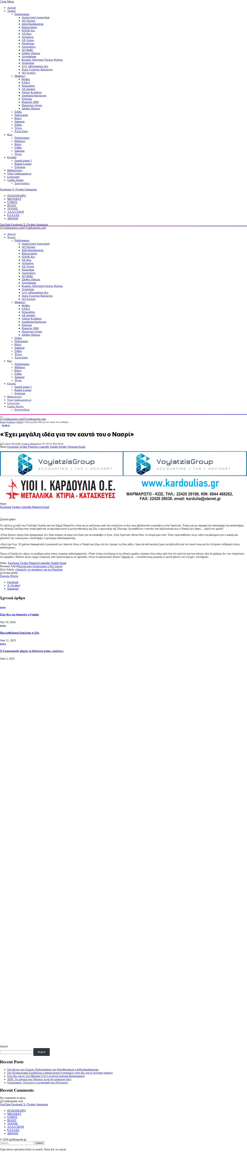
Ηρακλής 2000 (30, 102)
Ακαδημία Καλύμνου (34, 95)
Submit (39, 1143)
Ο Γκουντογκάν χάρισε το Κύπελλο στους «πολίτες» (32, 651)
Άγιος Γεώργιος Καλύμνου (37, 69)
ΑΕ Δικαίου (28, 89)
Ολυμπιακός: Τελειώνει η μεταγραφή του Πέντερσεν (37, 1082)
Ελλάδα (11, 157)
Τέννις (18, 128)
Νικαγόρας (28, 43)
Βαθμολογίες (14, 170)
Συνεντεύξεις (21, 183)
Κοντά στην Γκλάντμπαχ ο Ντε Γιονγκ (40, 566)
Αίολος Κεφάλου (32, 92)
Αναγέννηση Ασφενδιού (36, 17)
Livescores (13, 176)
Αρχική (11, 7)
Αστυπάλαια (29, 56)
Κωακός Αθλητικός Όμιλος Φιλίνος (42, 59)
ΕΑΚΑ (26, 82)
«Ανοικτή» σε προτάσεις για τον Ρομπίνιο (39, 569)
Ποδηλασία (21, 115)
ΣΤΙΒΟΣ (12, 202)
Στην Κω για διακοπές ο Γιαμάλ (19, 614)
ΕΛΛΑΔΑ (13, 215)
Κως (9, 134)
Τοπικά (11, 10)
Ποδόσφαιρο (21, 14)
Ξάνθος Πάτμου (31, 53)
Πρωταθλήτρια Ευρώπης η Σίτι (19, 632)
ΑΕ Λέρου (28, 40)
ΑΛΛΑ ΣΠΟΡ (15, 211)
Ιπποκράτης (28, 85)
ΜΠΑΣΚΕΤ (14, 198)
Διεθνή (6, 425)
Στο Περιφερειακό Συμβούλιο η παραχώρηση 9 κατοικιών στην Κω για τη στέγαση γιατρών (60, 1072)
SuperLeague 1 (23, 160)
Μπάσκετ (19, 76)
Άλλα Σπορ (21, 131)
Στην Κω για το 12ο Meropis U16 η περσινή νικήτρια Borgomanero (46, 1076)
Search (4, 1046)
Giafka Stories (15, 180)
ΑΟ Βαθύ (27, 50)
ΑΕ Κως (26, 33)
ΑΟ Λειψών (29, 72)
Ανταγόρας (28, 63)
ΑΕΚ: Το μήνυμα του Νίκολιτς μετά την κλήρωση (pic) (39, 1079)
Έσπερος (27, 98)
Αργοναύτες (29, 46)
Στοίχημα (19, 167)
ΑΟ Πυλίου (28, 20)
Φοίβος (26, 79)
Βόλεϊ (17, 118)
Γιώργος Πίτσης (29, 443)
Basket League (22, 163)
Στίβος (18, 111)
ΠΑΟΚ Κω (28, 30)
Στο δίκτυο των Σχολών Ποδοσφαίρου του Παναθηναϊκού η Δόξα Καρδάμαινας (53, 1069)
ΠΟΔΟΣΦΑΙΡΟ (16, 195)
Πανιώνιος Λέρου (32, 105)
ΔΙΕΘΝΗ (12, 218)
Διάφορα (19, 121)
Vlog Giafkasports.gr (19, 173)
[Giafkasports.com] (23, 227)
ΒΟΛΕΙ (11, 205)
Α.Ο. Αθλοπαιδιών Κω (35, 66)
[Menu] (1, 416)
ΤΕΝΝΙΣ (12, 208)
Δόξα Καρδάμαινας (33, 23)
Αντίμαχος (28, 36)
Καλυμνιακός (29, 27)
